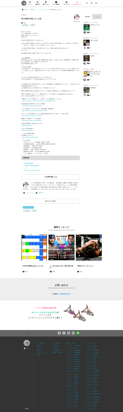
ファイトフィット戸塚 (91, 364)
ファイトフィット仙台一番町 (92, 399)
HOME (25, 9)
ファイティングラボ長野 (91, 406)
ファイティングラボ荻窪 (72, 357)
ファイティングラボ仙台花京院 (93, 397)
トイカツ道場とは (41, 343)
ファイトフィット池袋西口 (73, 381)
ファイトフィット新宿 (72, 348)
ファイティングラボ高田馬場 (73, 354)
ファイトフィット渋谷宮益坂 (73, 359)
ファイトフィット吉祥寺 (91, 343)
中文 (92, 3)
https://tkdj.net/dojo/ (27, 130)
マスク (26, 168)
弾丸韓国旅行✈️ (28, 163)
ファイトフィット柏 (90, 386)
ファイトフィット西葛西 (72, 399)
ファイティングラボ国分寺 (92, 354)
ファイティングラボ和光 (91, 382)
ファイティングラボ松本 (91, 404)
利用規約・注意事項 (57, 352)
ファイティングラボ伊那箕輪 (92, 401)
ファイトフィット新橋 (72, 374)
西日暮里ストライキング (72, 385)
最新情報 (32, 9)
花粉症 (32, 25)
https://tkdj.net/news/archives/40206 (31, 115)
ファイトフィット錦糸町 (72, 388)
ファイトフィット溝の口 (91, 366)
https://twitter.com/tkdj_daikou (30, 137)
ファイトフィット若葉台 (91, 345)
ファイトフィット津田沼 (91, 389)
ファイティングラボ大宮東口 (92, 375)
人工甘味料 (24, 25)
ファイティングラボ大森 (72, 401)
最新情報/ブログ (40, 345)
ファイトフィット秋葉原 (72, 379)
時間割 (38, 354)
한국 (96, 3)
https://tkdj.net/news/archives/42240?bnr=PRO (34, 110)
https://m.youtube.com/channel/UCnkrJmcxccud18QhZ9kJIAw (38, 100)
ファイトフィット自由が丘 (73, 376)
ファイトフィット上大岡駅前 (92, 370)
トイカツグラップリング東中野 (74, 345)
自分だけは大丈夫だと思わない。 (33, 170)
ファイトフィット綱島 (91, 359)
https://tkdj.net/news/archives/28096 (31, 120)
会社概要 (55, 348)
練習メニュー (40, 350)
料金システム (40, 348)
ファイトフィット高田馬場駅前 (74, 352)
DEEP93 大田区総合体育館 (31, 165)
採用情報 (55, 345)
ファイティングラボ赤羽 (72, 390)
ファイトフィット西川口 (91, 373)
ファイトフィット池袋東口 (73, 383)
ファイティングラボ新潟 (91, 391)
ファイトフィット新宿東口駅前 (74, 350)
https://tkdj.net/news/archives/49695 (31, 105)
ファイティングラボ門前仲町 (92, 350)
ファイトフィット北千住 (72, 406)
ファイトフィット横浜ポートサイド (94, 357)
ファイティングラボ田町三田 (73, 366)
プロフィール (29, 192)
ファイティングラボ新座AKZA (92, 377)
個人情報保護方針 (57, 350)
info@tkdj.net (64, 294)
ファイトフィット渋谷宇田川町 (74, 361)
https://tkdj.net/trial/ (27, 125)
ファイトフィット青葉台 (91, 368)
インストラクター (42, 9)
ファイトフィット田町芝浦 (73, 368)
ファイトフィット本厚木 (91, 361)
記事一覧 (41, 192)
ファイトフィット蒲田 (72, 404)
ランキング (97, 16)
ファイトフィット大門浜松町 (92, 352)
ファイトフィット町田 (91, 348)
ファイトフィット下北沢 (72, 364)
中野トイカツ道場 (71, 343)
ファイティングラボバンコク (92, 408)
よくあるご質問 (56, 343)
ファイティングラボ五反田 (73, 392)
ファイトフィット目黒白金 (73, 395)
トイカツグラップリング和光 (92, 384)
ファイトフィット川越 (91, 380)
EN (87, 3)
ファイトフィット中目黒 (72, 397)
